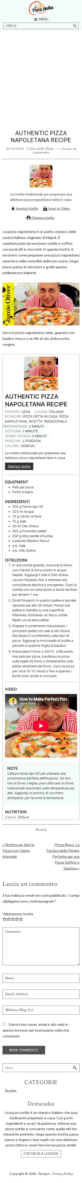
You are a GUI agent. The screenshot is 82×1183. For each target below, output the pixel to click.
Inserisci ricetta (26, 209)
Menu (44, 19)
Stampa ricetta (42, 218)
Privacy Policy (63, 1174)
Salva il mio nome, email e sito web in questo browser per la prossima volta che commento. (36, 1030)
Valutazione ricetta (18, 914)
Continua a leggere (41, 1153)
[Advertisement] (41, 86)
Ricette (41, 829)
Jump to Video (58, 209)
